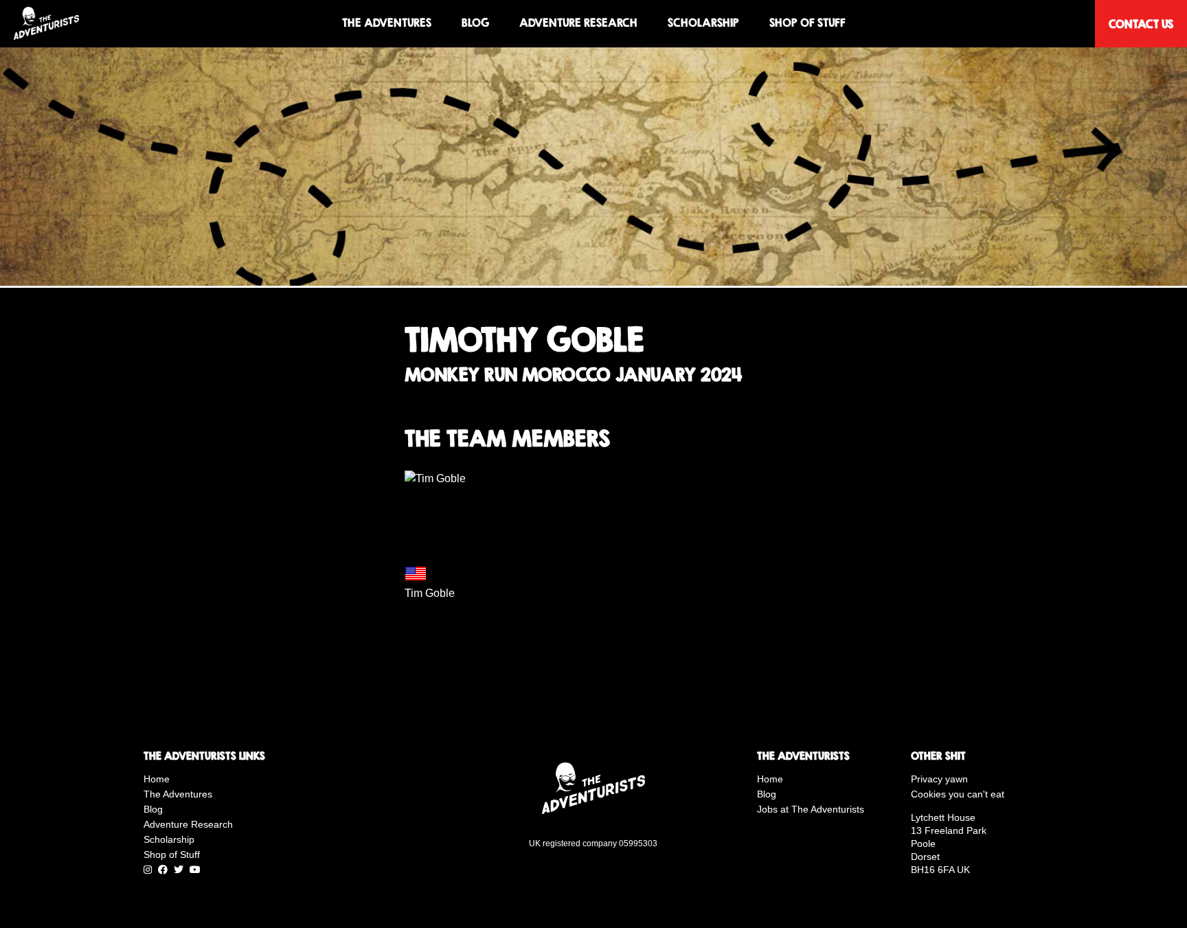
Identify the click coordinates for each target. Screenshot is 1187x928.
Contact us (1141, 23)
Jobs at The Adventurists (810, 809)
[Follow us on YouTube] (195, 869)
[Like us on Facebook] (163, 869)
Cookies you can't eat (957, 794)
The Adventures (386, 23)
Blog (475, 23)
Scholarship (703, 23)
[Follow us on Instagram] (148, 869)
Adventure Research (578, 23)
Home (157, 778)
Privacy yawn (939, 778)
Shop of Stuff (807, 23)
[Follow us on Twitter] (178, 869)
